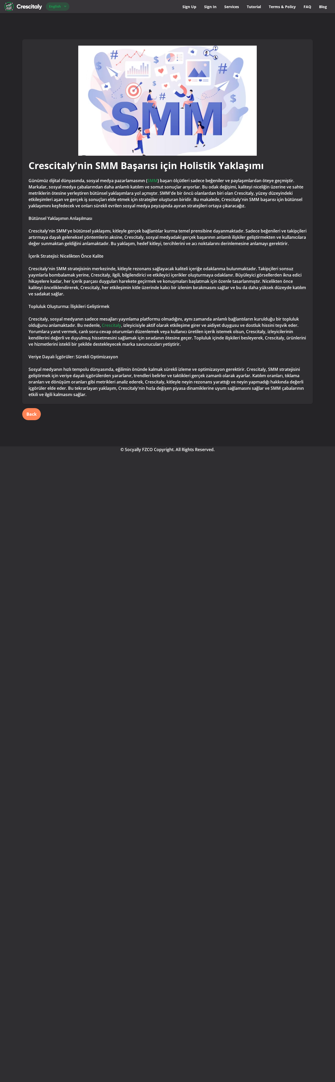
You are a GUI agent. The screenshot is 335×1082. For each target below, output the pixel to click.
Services (231, 6)
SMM (152, 180)
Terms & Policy (282, 6)
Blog (323, 6)
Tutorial (254, 6)
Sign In (210, 6)
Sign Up (189, 6)
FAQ (307, 6)
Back (31, 414)
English (55, 6)
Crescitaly (111, 325)
